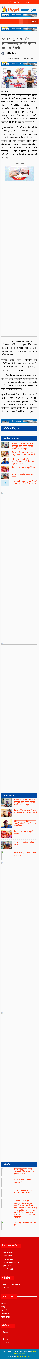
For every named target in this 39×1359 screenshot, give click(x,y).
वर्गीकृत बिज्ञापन (17, 2)
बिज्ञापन (33, 1351)
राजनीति (4, 1310)
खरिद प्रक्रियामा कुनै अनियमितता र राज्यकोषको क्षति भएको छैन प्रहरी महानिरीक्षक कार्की (23, 461)
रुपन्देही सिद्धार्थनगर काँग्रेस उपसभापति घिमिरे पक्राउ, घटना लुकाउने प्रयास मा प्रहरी (24, 1171)
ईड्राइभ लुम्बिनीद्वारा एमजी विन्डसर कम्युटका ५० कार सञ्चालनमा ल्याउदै (23, 453)
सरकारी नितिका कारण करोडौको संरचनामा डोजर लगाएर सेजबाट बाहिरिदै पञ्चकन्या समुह (22, 446)
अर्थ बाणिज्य (5, 1313)
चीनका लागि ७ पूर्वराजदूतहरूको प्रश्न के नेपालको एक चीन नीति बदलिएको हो (25, 482)
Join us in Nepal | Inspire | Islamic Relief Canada (23, 1191)
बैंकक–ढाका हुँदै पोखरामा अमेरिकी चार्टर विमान (25, 854)
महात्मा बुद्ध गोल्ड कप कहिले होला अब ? (25, 1224)
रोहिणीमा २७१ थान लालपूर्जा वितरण (24, 467)
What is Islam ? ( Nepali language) (23, 1180)
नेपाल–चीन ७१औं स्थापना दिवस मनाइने (22, 475)
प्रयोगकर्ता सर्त (26, 2)
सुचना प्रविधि (6, 1317)
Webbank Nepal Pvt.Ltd (24, 1356)
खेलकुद (4, 1306)
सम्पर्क (9, 2)
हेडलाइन (4, 1303)
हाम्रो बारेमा (22, 1354)
